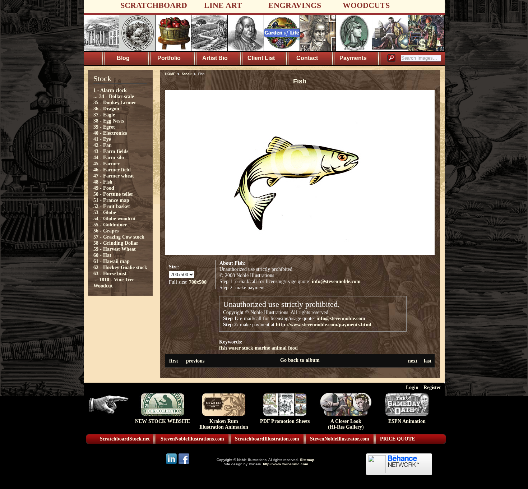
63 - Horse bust (109, 273)
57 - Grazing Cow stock (118, 237)
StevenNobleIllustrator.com (339, 439)
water (234, 348)
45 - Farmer (106, 163)
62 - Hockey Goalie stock (120, 267)
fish (223, 348)
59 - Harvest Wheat (114, 249)
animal (279, 348)
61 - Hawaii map (111, 261)
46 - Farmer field (112, 169)
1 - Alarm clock (110, 90)
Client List (261, 58)
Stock (187, 74)
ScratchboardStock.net (125, 439)
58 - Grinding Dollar (115, 243)
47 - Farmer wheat (113, 176)
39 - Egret (104, 127)
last (427, 361)
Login (412, 387)
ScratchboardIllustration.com (267, 439)
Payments (353, 58)
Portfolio (169, 58)
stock (247, 348)
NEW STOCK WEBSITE (162, 421)
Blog (123, 58)
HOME (170, 74)
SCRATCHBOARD (153, 5)
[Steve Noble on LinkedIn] (172, 464)
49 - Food (103, 188)
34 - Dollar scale (116, 96)
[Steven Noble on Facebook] (184, 464)
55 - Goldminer (110, 224)
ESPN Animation (407, 421)
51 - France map (111, 200)
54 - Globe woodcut (114, 218)
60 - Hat (102, 255)
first (173, 361)
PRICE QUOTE (397, 439)
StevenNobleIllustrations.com (192, 439)
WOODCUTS (366, 5)
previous (195, 361)
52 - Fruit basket (111, 206)
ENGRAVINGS (294, 5)
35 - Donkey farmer (114, 102)
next (412, 361)
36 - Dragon (106, 108)
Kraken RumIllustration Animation (223, 424)
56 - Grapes (106, 231)
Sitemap (307, 460)
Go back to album (300, 360)
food (293, 348)
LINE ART (223, 5)
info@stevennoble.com (336, 281)
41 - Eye (102, 139)
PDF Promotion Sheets (285, 421)
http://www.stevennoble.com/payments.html (323, 324)
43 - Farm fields (110, 151)
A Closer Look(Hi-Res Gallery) (346, 424)
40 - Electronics (110, 133)
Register (432, 387)
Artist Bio (215, 58)
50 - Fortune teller (113, 194)
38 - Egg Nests (108, 121)
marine (262, 348)
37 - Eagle (104, 114)
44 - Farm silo (108, 157)
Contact (307, 58)
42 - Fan (102, 145)
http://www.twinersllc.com (285, 464)
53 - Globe (104, 212)
